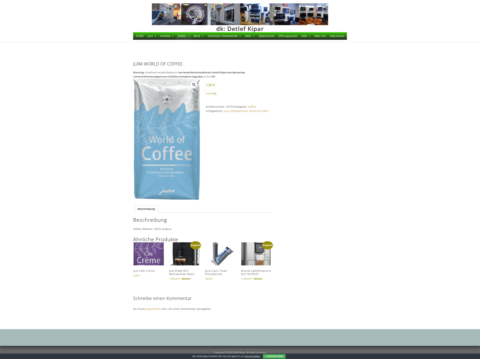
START (140, 36)
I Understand (274, 356)
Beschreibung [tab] (146, 209)
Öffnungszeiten (288, 36)
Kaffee (252, 106)
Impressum (337, 36)
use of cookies (252, 356)
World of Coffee (259, 111)
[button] (194, 84)
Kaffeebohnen (239, 111)
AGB (304, 36)
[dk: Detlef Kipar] (240, 14)
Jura (226, 111)
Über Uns (320, 36)
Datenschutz (266, 36)
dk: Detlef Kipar (240, 29)
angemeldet (153, 309)
